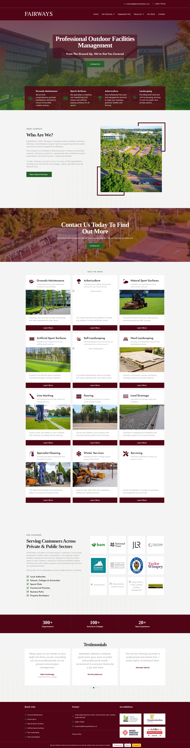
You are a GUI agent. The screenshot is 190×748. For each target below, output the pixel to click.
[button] (91, 687)
